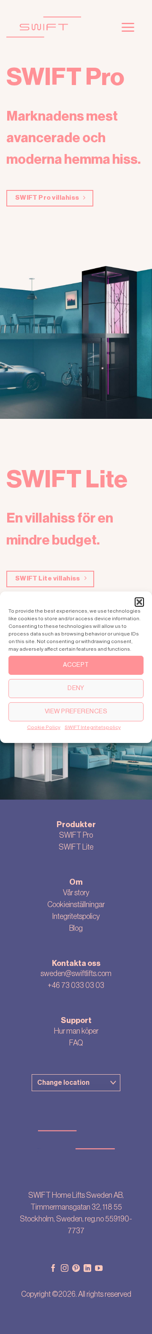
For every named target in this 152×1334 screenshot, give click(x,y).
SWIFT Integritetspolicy (93, 726)
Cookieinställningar (76, 904)
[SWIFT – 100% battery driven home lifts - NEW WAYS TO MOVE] (55, 27)
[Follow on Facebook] (53, 1269)
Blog (76, 928)
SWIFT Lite (76, 847)
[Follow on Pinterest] (76, 1269)
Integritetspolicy (76, 916)
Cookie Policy (43, 726)
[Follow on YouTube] (99, 1269)
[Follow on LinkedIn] (87, 1269)
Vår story (76, 893)
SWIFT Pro (76, 835)
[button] (139, 601)
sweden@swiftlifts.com (76, 973)
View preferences (76, 711)
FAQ (76, 1043)
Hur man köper (76, 1031)
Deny (76, 688)
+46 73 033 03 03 (76, 985)
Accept (76, 665)
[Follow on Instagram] (64, 1269)
